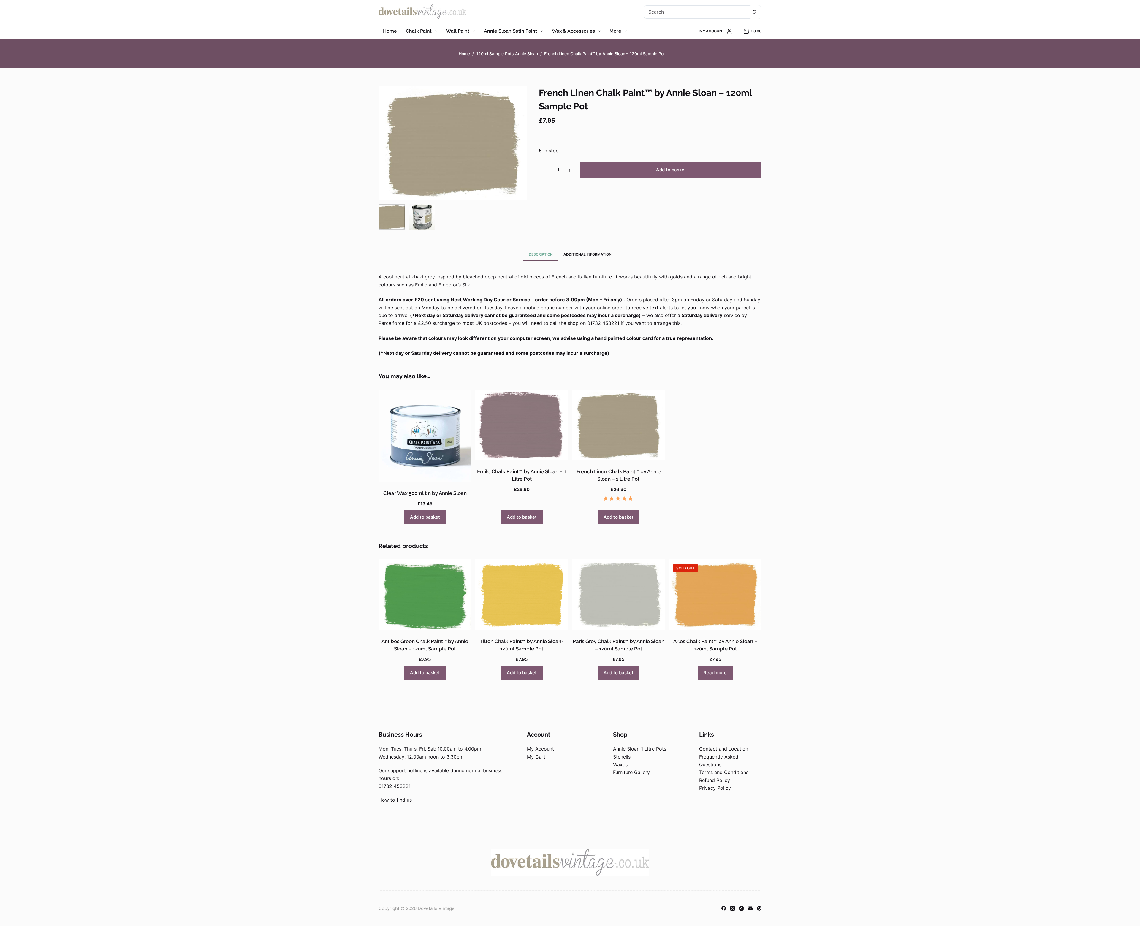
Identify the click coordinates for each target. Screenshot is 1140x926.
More (615, 31)
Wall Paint (457, 31)
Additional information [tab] (587, 254)
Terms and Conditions (723, 772)
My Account (540, 749)
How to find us (395, 800)
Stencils (622, 757)
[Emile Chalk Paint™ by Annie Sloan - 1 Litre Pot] (521, 425)
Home (390, 31)
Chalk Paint (419, 31)
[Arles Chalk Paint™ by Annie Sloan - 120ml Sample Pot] (715, 594)
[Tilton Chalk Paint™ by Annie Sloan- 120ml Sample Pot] (521, 594)
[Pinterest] (759, 908)
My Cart (536, 757)
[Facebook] (723, 908)
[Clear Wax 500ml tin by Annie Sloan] (425, 436)
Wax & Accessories (573, 31)
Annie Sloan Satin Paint (510, 31)
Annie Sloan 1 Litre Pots (639, 749)
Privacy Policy (715, 788)
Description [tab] (541, 254)
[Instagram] (741, 908)
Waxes (620, 764)
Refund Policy (714, 780)
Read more (715, 672)
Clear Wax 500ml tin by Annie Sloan (425, 493)
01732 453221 (395, 786)
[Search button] (754, 12)
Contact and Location (723, 749)
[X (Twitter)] (732, 908)
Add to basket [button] (425, 517)
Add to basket (671, 169)
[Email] (750, 908)
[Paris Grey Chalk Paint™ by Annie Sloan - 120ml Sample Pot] (618, 594)
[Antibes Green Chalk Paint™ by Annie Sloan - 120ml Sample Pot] (425, 594)
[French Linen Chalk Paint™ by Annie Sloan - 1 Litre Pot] (618, 425)
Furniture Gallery (631, 772)
